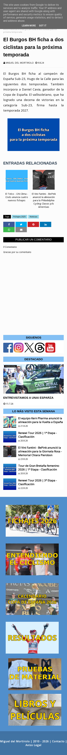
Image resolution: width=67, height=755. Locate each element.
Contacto (58, 741)
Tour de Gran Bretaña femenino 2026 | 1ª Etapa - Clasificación (38, 467)
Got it (43, 25)
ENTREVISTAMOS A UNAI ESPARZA (28, 397)
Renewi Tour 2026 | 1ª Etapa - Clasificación (37, 434)
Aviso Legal (33, 745)
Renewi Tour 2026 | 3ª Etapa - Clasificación (37, 482)
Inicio (5, 29)
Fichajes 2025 (19, 216)
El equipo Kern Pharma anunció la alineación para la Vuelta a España (40, 420)
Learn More (29, 25)
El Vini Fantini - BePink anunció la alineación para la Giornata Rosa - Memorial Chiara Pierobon (40, 451)
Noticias (14, 29)
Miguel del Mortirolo (20, 62)
